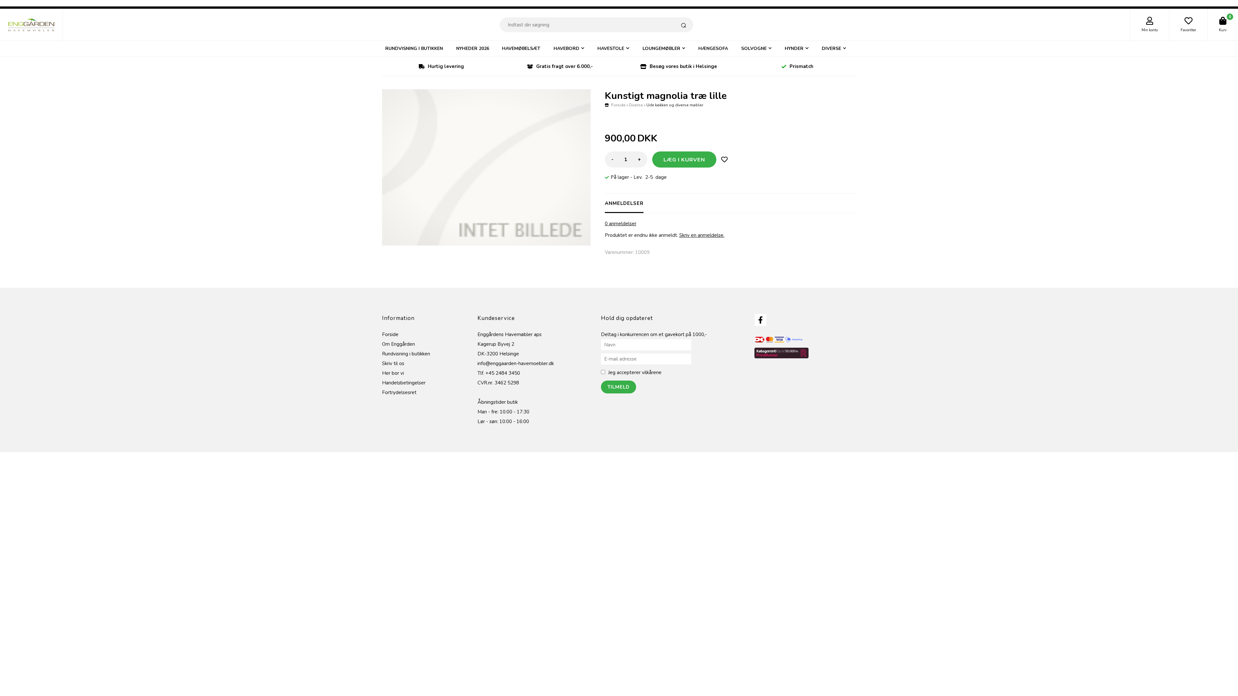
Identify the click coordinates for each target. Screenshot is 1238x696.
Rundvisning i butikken (414, 48)
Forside (618, 105)
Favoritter (1188, 30)
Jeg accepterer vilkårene (635, 372)
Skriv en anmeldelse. (701, 235)
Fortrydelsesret (399, 392)
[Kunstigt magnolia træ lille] (486, 167)
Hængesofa (713, 48)
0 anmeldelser (620, 223)
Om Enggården (398, 344)
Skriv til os (393, 363)
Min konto (1150, 30)
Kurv (1223, 30)
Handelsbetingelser (404, 383)
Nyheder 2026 (472, 48)
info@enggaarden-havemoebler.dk (515, 363)
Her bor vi (393, 373)
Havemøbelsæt (521, 48)
